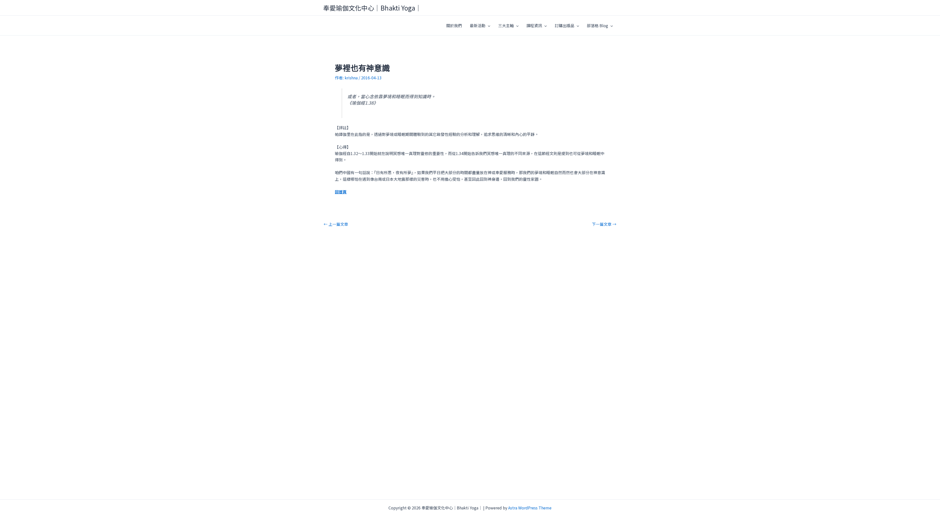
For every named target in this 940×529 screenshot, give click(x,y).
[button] (487, 25)
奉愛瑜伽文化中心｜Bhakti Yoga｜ (372, 7)
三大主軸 (506, 25)
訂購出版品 (564, 25)
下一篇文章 (604, 224)
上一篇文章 (336, 224)
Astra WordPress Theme (530, 508)
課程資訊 (534, 25)
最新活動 (477, 25)
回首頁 (341, 192)
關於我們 (454, 25)
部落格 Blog (597, 25)
